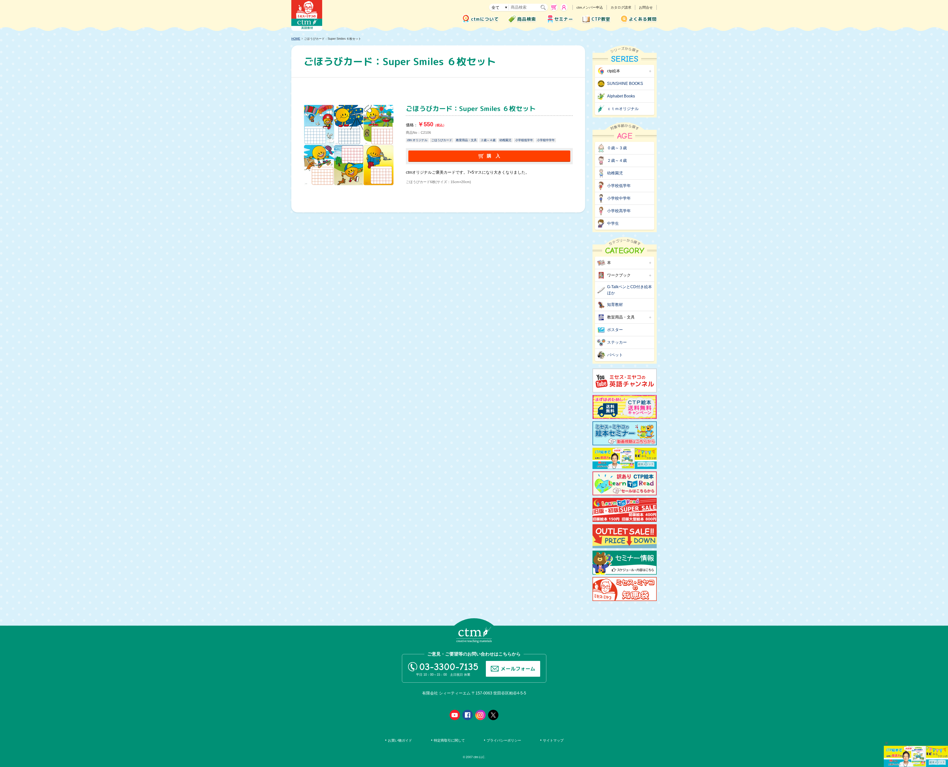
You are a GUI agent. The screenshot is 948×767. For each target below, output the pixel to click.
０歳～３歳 (617, 148)
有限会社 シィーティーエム (306, 15)
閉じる (886, 743)
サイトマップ (553, 740)
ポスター (615, 330)
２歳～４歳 (488, 140)
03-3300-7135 (448, 667)
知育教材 (615, 304)
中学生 (613, 223)
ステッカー (617, 342)
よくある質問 (643, 19)
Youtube (455, 715)
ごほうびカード (441, 140)
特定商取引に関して (449, 740)
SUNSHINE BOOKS (625, 83)
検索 (544, 7)
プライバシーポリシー (504, 740)
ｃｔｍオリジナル (623, 109)
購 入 (493, 155)
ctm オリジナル (417, 140)
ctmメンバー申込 (589, 7)
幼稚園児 (505, 140)
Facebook (467, 715)
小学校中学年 (546, 140)
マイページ (564, 7)
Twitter (493, 715)
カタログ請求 (621, 7)
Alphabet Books (621, 96)
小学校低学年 (524, 140)
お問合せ (646, 7)
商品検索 (526, 19)
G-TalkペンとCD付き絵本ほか (629, 290)
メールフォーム (518, 668)
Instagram (480, 715)
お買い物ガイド (400, 740)
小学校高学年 (619, 211)
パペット (615, 355)
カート (554, 7)
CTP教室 (601, 19)
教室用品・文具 (466, 140)
